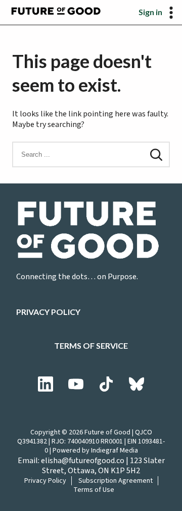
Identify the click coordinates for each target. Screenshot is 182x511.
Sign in (150, 12)
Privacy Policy (48, 311)
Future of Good (107, 432)
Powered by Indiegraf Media (95, 450)
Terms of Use (93, 490)
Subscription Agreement (115, 481)
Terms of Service (91, 345)
